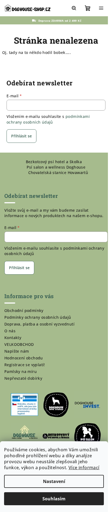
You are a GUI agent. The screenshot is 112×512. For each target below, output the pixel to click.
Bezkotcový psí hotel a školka (54, 161)
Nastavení (54, 481)
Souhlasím (54, 499)
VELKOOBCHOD (19, 344)
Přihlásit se (21, 136)
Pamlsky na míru (20, 371)
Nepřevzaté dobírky (23, 378)
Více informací (84, 468)
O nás (9, 330)
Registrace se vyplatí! (24, 364)
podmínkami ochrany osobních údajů (48, 119)
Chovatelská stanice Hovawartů (58, 172)
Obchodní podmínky (23, 310)
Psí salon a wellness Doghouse (56, 167)
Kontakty (12, 337)
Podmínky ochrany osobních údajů (37, 317)
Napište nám (16, 351)
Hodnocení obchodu (23, 357)
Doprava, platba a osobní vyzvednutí (39, 324)
